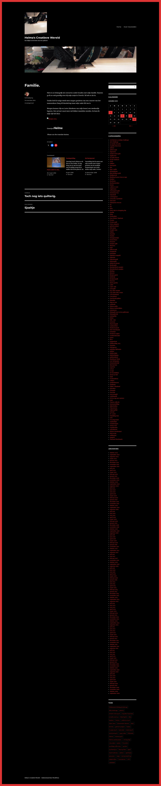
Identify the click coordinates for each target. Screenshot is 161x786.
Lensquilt (113, 289)
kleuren (112, 273)
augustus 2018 (114, 533)
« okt (114, 126)
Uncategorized (29, 103)
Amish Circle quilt (115, 154)
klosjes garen (114, 275)
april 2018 (113, 539)
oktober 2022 (114, 453)
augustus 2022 (114, 456)
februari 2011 (114, 660)
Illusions (112, 245)
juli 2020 (112, 488)
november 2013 (114, 595)
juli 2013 (112, 603)
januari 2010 (113, 685)
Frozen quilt (113, 222)
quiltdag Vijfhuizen (115, 349)
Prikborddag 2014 (115, 343)
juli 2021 (112, 468)
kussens (112, 281)
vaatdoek (112, 762)
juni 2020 (113, 490)
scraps (112, 371)
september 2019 (114, 507)
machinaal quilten (115, 298)
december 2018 (114, 525)
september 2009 (115, 693)
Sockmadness (114, 378)
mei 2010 (112, 678)
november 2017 (114, 546)
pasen (111, 337)
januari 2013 (113, 615)
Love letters (113, 296)
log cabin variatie (115, 290)
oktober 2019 (114, 505)
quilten (112, 351)
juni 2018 (112, 537)
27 (134, 119)
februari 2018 (114, 543)
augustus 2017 (114, 552)
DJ (110, 204)
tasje (111, 400)
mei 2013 (112, 607)
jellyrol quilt (113, 249)
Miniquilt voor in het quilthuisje (119, 312)
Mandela (112, 300)
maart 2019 (113, 519)
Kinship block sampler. (117, 269)
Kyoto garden (114, 283)
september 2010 (114, 670)
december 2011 (114, 640)
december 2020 (114, 478)
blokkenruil (113, 175)
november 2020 (114, 480)
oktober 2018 (114, 529)
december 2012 (114, 617)
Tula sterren (113, 408)
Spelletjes (113, 384)
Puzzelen (112, 345)
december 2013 (114, 593)
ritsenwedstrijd (114, 363)
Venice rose (113, 425)
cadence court (114, 187)
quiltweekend (114, 357)
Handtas (112, 234)
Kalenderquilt (114, 259)
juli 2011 (112, 650)
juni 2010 (112, 676)
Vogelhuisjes (114, 427)
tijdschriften (113, 406)
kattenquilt (129, 730)
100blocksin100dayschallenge (118, 707)
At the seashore (114, 159)
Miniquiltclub (114, 314)
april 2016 (113, 574)
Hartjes (112, 236)
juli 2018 (112, 535)
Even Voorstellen (130, 27)
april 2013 (113, 609)
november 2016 (114, 560)
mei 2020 (112, 492)
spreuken (113, 388)
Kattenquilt (113, 261)
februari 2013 (114, 613)
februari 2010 (114, 683)
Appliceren (113, 155)
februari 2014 (114, 589)
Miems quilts (114, 306)
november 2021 (114, 464)
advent (121, 710)
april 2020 (113, 494)
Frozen (112, 220)
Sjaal (111, 377)
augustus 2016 (114, 566)
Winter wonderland (115, 431)
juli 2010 (112, 674)
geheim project (114, 226)
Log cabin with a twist (116, 292)
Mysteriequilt (114, 324)
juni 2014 (112, 582)
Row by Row (113, 365)
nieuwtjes (113, 332)
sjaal (129, 749)
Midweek (130, 733)
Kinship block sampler (116, 267)
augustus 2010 (114, 672)
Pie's (111, 339)
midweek (112, 304)
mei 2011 (112, 654)
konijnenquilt (114, 279)
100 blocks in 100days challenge (119, 140)
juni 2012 (112, 629)
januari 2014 (113, 591)
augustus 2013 (114, 601)
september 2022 (115, 455)
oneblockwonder (115, 335)
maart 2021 (113, 472)
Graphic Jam (113, 230)
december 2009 (114, 687)
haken (128, 726)
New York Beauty (115, 330)
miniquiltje (113, 316)
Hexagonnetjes (114, 238)
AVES (111, 161)
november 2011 (114, 642)
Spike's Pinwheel (115, 386)
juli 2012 (112, 627)
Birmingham (114, 171)
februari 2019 (114, 521)
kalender (121, 730)
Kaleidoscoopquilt (115, 255)
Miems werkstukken (116, 308)
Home (119, 27)
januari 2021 (113, 476)
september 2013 (114, 599)
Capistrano (113, 189)
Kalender (112, 257)
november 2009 (114, 689)
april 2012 (113, 633)
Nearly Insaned (114, 328)
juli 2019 (112, 511)
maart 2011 (113, 658)
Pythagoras (113, 347)
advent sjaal (113, 150)
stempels (112, 390)
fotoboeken (113, 216)
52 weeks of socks (115, 144)
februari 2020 (114, 498)
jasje (111, 247)
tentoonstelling (114, 404)
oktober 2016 (114, 562)
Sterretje (112, 392)
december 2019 (114, 501)
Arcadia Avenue (114, 157)
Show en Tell (114, 375)
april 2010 (113, 679)
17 (122, 116)
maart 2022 (113, 458)
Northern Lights (115, 334)
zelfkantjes (113, 435)
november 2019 (114, 503)
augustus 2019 (114, 509)
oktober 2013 (114, 597)
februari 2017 (114, 558)
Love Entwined (114, 294)
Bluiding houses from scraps (118, 177)
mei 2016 (112, 572)
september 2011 (114, 646)
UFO (111, 418)
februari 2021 (114, 474)
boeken (112, 179)
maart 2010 (113, 681)
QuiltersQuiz (113, 353)
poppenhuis (113, 341)
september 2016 (114, 564)
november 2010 (114, 666)
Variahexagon (114, 423)
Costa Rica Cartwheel (116, 199)
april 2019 (113, 517)
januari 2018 (113, 544)
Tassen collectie (114, 402)
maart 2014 (113, 588)
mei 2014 (112, 584)
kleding (112, 271)
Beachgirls (123, 717)
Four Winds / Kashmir (116, 218)
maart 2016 (113, 576)
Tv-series (113, 414)
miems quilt (119, 736)
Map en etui (113, 302)
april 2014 (113, 586)
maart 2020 (113, 496)
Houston (112, 242)
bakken (112, 163)
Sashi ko (112, 367)
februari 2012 (114, 636)
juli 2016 (112, 568)
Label (111, 285)
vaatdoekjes (113, 422)
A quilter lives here (115, 146)
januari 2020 (113, 499)
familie (112, 212)
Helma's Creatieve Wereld (42, 37)
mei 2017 (112, 556)
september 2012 (114, 623)
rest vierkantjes (114, 361)
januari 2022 (113, 460)
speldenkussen (114, 382)
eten (132, 723)
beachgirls (113, 165)
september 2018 (114, 531)
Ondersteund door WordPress (50, 778)
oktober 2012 (114, 621)
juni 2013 (112, 605)
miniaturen (113, 310)
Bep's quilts (113, 169)
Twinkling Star (114, 416)
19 (130, 116)
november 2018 (114, 527)
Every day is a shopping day (118, 210)
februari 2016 (114, 578)
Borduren (113, 181)
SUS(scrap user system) (117, 398)
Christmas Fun (114, 193)
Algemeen (113, 152)
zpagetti (112, 437)
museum (112, 322)
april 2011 (113, 656)
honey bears (113, 240)
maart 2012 (113, 634)
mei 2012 (112, 631)
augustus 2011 (114, 648)
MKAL (112, 318)
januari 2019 (113, 523)
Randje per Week (115, 359)
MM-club (113, 320)
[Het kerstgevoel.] (94, 166)
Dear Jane (113, 200)
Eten (111, 208)
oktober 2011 (113, 644)
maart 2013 (113, 611)
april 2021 (113, 470)
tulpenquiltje (113, 410)
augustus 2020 (114, 486)
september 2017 (114, 550)
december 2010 (114, 664)
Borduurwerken (114, 183)
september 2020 (115, 484)
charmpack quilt (115, 191)
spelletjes (128, 752)
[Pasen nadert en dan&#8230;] (56, 162)
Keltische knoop (115, 263)
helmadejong (29, 98)
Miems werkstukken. (115, 739)
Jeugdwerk (113, 251)
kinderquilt (113, 265)
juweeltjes (113, 253)
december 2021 (114, 462)
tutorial (112, 412)
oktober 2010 (114, 668)
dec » (130, 126)
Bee (111, 167)
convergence (114, 197)
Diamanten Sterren (115, 202)
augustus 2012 (114, 625)
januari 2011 (113, 662)
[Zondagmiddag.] (75, 166)
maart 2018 (113, 541)
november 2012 (114, 619)
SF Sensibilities (114, 373)
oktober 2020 (114, 482)
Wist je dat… (113, 433)
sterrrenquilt (114, 394)
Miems (111, 736)
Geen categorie (114, 224)
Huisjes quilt (113, 244)
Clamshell (113, 195)
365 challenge (113, 710)
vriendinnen (113, 429)
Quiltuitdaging (114, 355)
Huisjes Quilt (113, 730)
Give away (113, 228)
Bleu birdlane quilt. (115, 173)
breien (112, 185)
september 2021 (114, 466)
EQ (111, 206)
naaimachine (114, 326)
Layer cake (113, 287)
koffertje (112, 277)
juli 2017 (112, 554)
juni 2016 (112, 570)
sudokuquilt (113, 396)
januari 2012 (113, 638)
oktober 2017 (114, 548)
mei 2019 (112, 515)
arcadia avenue (114, 717)
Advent (112, 148)
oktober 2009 (114, 691)
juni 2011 (112, 652)
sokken (112, 380)
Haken (112, 232)
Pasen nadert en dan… (53, 170)
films (111, 214)
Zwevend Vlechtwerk (116, 439)
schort (112, 369)
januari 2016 (113, 580)
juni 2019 (112, 513)
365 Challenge (114, 142)
